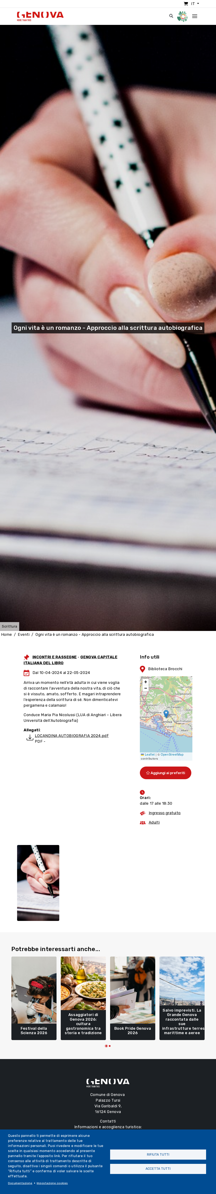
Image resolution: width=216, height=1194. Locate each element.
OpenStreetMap (172, 754)
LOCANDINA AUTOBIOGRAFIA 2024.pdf (72, 735)
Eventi (24, 634)
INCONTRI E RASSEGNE (54, 657)
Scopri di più (34, 1031)
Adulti (154, 822)
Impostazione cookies (52, 1183)
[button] (166, 714)
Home (6, 634)
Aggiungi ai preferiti (167, 773)
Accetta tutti (158, 1169)
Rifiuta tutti (158, 1154)
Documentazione (20, 1183)
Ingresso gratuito (165, 813)
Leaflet (149, 754)
